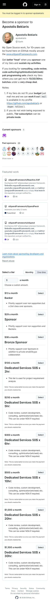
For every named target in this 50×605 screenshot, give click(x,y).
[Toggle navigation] (4, 4)
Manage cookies (32, 591)
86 (16, 196)
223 (16, 239)
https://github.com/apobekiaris (23, 103)
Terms (7, 588)
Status (31, 588)
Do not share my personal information (25, 593)
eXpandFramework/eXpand (21, 223)
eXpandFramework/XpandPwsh (23, 206)
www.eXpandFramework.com (21, 54)
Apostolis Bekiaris (15, 26)
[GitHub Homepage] (16, 597)
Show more (6, 158)
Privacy (15, 588)
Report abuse (8, 260)
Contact (21, 591)
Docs (13, 591)
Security (23, 588)
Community (40, 588)
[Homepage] (25, 4)
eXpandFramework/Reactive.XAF (24, 180)
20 (23, 213)
